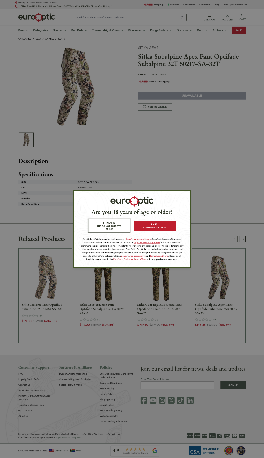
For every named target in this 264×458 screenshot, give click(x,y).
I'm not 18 (109, 226)
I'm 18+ (155, 226)
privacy (124, 255)
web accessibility (137, 255)
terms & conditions (159, 255)
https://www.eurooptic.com (138, 239)
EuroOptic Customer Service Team (130, 259)
